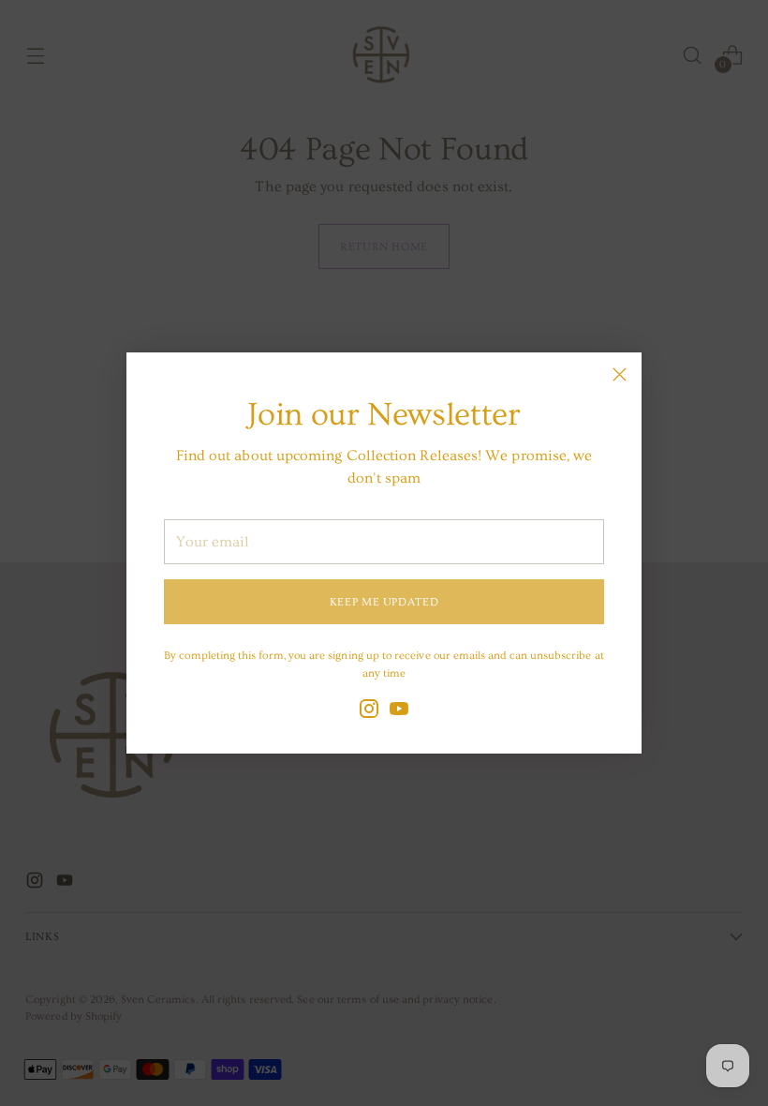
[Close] (619, 374)
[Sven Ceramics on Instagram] (369, 711)
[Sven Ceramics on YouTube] (399, 711)
